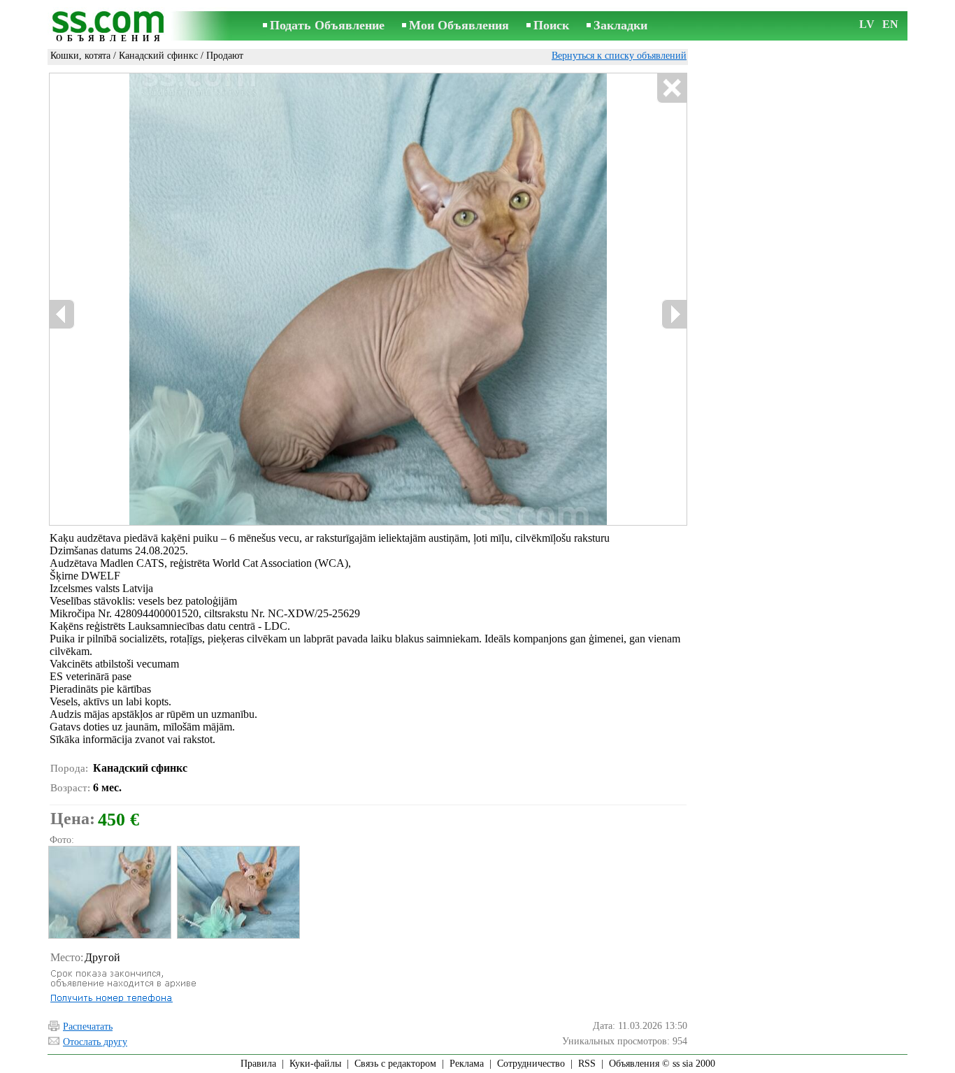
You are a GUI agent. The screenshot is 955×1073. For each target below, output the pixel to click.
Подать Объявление (327, 25)
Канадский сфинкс (158, 55)
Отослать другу (95, 1042)
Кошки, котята (80, 55)
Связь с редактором (395, 1063)
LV (867, 24)
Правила (258, 1063)
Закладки (620, 25)
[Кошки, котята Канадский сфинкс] (109, 892)
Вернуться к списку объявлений (619, 55)
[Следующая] (421, 299)
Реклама (467, 1063)
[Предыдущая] (184, 299)
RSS (587, 1063)
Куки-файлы (315, 1063)
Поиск (551, 25)
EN (890, 24)
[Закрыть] (671, 88)
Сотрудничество (531, 1063)
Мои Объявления (459, 25)
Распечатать (88, 1026)
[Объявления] (110, 27)
